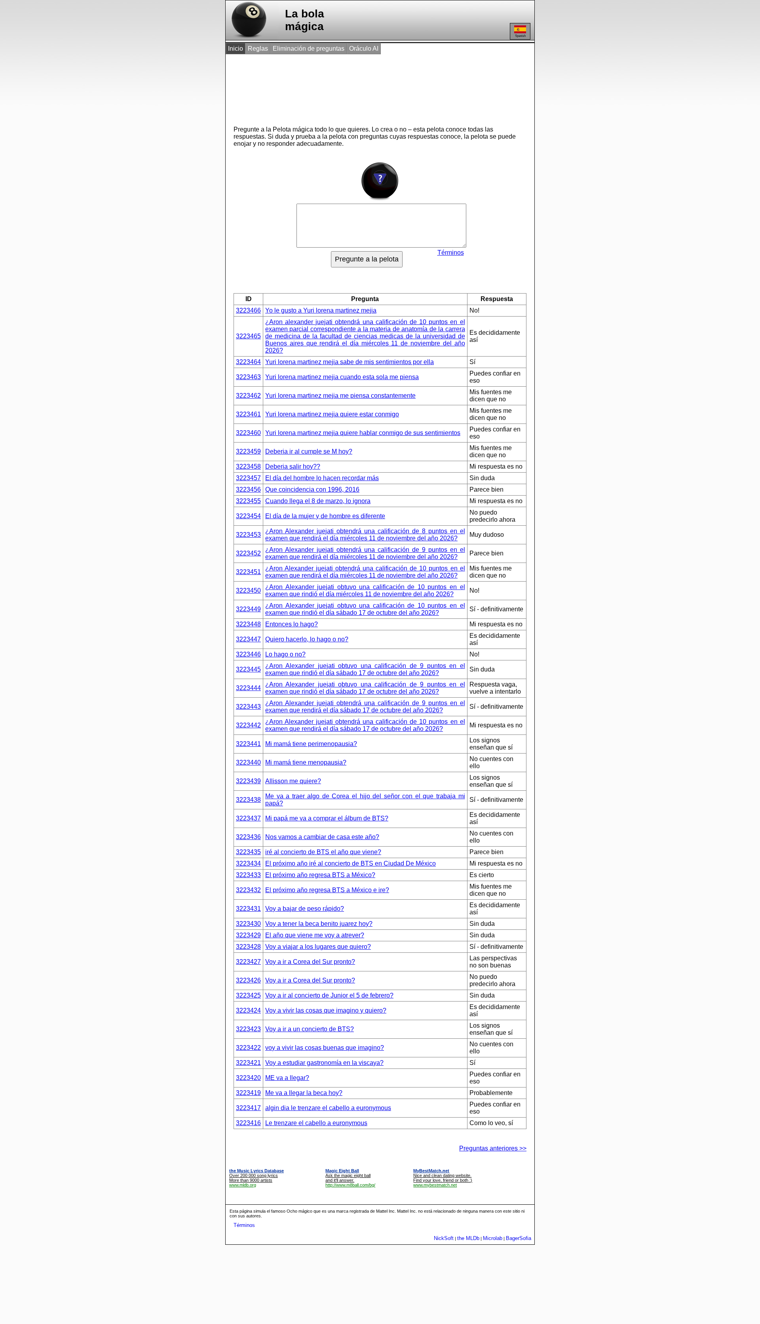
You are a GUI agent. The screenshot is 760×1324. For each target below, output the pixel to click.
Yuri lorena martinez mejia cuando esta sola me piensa (342, 377)
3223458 (248, 466)
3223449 (248, 609)
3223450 (248, 590)
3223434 (248, 863)
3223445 (248, 669)
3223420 (248, 1077)
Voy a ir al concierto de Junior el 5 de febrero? (329, 995)
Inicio (235, 48)
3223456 (248, 489)
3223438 (248, 799)
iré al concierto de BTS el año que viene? (323, 852)
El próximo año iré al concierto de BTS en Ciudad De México (350, 863)
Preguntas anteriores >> (492, 1148)
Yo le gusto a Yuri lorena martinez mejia (320, 310)
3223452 (248, 553)
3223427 (248, 961)
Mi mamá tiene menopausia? (305, 762)
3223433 (248, 875)
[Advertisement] (372, 86)
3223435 (248, 852)
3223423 (248, 1029)
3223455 (248, 501)
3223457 (248, 478)
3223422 (248, 1047)
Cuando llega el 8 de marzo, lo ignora (317, 501)
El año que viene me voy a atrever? (314, 935)
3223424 (248, 1010)
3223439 (248, 781)
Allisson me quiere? (293, 781)
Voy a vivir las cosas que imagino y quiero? (325, 1010)
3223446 (248, 654)
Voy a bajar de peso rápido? (304, 908)
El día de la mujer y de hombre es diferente (325, 516)
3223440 (248, 762)
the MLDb (468, 1238)
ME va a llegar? (287, 1077)
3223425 (248, 995)
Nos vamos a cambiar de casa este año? (322, 837)
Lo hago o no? (285, 654)
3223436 (248, 837)
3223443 (248, 706)
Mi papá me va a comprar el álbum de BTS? (326, 818)
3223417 (248, 1108)
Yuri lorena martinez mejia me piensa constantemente (340, 395)
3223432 (248, 890)
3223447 (248, 639)
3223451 (248, 572)
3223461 (248, 414)
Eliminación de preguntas (308, 48)
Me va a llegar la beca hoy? (303, 1092)
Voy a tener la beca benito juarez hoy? (318, 923)
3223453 (248, 534)
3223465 (248, 336)
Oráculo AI (363, 48)
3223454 (248, 516)
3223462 (248, 395)
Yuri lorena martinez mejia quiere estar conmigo (332, 414)
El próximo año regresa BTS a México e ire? (327, 890)
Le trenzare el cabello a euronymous (316, 1123)
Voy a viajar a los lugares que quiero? (318, 946)
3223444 (248, 688)
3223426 (248, 980)
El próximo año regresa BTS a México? (320, 875)
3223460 (248, 432)
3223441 (248, 743)
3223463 (248, 377)
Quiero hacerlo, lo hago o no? (306, 639)
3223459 (248, 451)
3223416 (248, 1123)
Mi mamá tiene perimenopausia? (311, 743)
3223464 (248, 362)
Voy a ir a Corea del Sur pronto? (310, 961)
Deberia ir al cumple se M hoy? (308, 451)
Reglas (258, 48)
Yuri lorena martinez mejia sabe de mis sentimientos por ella (349, 362)
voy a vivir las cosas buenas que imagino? (324, 1047)
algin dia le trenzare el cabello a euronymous (328, 1108)
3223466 (248, 310)
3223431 (248, 908)
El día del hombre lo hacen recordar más (322, 478)
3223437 (248, 818)
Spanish (520, 36)
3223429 (248, 935)
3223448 (248, 624)
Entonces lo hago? (291, 624)
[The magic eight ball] (247, 37)
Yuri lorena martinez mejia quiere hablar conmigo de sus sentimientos (362, 432)
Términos (450, 252)
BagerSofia (518, 1238)
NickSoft (444, 1238)
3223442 (248, 725)
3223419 (248, 1092)
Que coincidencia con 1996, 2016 (312, 489)
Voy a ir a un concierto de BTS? (309, 1029)
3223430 (248, 923)
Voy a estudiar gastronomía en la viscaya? (324, 1062)
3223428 (248, 946)
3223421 (248, 1062)
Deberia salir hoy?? (292, 466)
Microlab (492, 1238)
